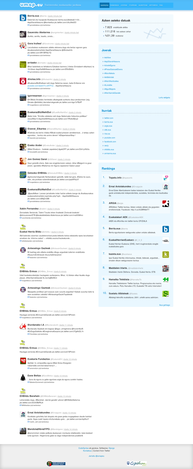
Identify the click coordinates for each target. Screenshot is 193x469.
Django (112, 448)
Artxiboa (153, 5)
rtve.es (107, 133)
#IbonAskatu (109, 73)
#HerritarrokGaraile (112, 93)
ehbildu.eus (109, 149)
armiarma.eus (110, 153)
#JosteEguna (109, 65)
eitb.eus (107, 129)
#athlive (107, 57)
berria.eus (108, 122)
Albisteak (143, 5)
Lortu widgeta (164, 97)
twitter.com (108, 118)
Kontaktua (87, 450)
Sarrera (104, 5)
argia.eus (108, 125)
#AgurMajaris (109, 89)
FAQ (161, 5)
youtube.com (109, 137)
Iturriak (133, 5)
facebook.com (110, 141)
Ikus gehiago (164, 305)
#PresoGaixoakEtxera (113, 69)
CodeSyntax (84, 448)
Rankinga (114, 5)
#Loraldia (108, 85)
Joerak (124, 5)
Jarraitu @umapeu (96, 456)
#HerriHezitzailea (111, 81)
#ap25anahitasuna (112, 61)
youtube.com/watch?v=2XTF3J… (41, 85)
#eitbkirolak (109, 77)
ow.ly (106, 145)
